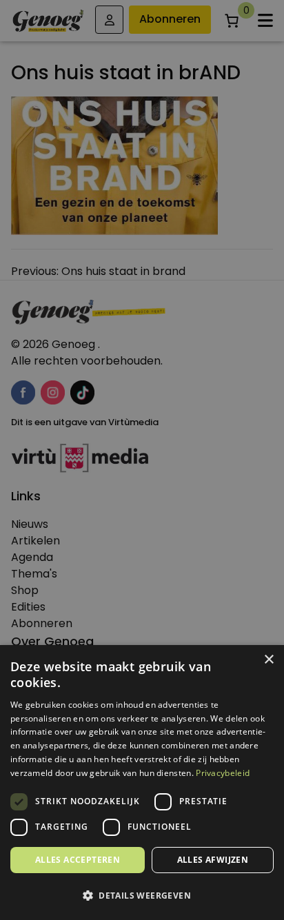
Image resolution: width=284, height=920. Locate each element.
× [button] (268, 660)
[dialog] (142, 460)
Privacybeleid (223, 773)
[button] (142, 896)
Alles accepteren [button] (77, 860)
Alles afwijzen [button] (213, 860)
